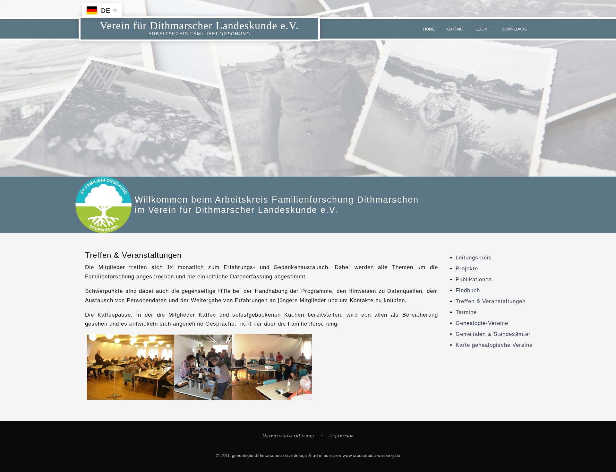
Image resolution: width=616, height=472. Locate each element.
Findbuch (468, 290)
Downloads (514, 29)
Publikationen (474, 279)
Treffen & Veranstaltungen (491, 301)
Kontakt (455, 29)
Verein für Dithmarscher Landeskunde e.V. (199, 25)
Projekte (467, 269)
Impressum (341, 435)
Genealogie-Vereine (482, 323)
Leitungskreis (474, 258)
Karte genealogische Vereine (494, 345)
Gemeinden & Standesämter (493, 334)
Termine (466, 312)
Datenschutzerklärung (288, 435)
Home (429, 29)
